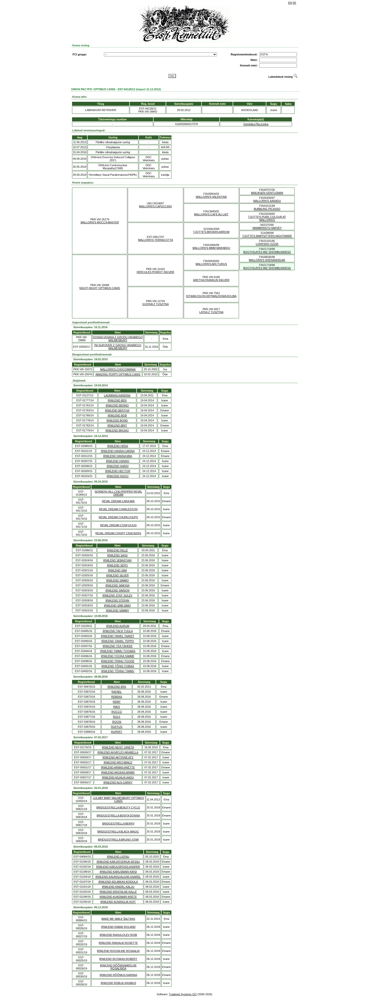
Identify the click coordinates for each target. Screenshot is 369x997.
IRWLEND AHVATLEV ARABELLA (117, 752)
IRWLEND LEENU (118, 856)
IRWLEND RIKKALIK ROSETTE (118, 942)
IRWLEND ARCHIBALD (118, 762)
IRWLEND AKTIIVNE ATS (117, 757)
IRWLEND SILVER (117, 575)
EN (290, 2)
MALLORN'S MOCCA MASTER (100, 222)
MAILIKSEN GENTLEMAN (267, 192)
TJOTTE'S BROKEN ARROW (211, 231)
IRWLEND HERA (117, 445)
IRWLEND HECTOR (117, 471)
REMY (116, 701)
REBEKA (116, 696)
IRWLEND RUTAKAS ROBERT (118, 958)
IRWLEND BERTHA (117, 410)
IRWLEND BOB (117, 415)
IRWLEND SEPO (117, 565)
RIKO (116, 706)
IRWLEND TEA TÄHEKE (118, 646)
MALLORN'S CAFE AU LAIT (211, 214)
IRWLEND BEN (117, 400)
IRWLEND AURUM (117, 625)
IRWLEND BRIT (117, 425)
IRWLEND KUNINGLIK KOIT (118, 901)
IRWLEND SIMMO (117, 580)
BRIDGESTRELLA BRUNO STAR (118, 839)
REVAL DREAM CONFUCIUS (118, 525)
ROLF (116, 716)
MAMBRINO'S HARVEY (267, 227)
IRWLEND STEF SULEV (117, 595)
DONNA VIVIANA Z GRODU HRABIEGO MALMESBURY (118, 339)
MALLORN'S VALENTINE (211, 196)
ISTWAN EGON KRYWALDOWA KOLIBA (211, 296)
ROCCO (116, 711)
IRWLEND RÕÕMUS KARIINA (118, 974)
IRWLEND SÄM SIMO (117, 605)
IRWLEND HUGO (118, 476)
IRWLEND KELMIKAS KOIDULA (118, 881)
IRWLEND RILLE (117, 550)
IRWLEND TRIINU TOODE (117, 661)
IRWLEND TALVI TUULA (118, 630)
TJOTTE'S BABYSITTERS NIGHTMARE (267, 235)
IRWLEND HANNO (117, 461)
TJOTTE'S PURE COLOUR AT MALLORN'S (267, 218)
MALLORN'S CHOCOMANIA (118, 369)
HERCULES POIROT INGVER (155, 272)
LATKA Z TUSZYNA (211, 312)
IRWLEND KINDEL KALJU (118, 886)
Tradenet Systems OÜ (183, 994)
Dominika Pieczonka (255, 124)
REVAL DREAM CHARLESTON (118, 509)
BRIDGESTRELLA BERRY (118, 823)
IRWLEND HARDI (118, 466)
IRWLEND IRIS (116, 686)
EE (294, 2)
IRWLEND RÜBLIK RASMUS (118, 982)
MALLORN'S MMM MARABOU (211, 247)
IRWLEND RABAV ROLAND (118, 926)
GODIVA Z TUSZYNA (155, 304)
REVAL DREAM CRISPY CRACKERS (118, 533)
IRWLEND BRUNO (117, 430)
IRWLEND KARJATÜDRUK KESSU (118, 861)
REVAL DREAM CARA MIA (118, 501)
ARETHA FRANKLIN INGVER (211, 280)
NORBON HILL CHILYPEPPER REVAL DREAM (118, 493)
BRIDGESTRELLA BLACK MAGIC (118, 831)
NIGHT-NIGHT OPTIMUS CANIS (99, 288)
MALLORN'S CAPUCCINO (155, 206)
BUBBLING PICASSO (267, 208)
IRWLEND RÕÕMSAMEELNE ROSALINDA (118, 967)
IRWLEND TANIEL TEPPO (117, 641)
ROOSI (116, 721)
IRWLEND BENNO (117, 405)
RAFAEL (116, 691)
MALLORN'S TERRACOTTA (155, 239)
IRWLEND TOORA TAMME (117, 656)
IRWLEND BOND (117, 420)
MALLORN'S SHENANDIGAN (267, 259)
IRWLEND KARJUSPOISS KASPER (118, 866)
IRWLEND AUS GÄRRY (118, 782)
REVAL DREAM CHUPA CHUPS (118, 517)
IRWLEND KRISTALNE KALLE (118, 891)
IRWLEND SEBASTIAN (117, 560)
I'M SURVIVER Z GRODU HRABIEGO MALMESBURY (117, 347)
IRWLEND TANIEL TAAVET (117, 636)
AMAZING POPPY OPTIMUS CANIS (117, 374)
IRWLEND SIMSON (117, 590)
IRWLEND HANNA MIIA (117, 456)
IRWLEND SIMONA (117, 585)
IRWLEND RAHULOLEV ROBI (118, 934)
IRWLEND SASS (117, 555)
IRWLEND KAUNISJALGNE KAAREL (118, 876)
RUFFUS (116, 726)
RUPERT (116, 731)
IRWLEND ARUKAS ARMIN (118, 772)
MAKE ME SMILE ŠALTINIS (118, 918)
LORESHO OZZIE (267, 243)
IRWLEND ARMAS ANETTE (118, 767)
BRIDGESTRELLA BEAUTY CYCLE (118, 807)
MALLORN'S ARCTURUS (211, 263)
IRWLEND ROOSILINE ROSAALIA (118, 950)
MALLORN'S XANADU (267, 200)
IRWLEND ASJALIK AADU (118, 777)
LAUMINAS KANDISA (117, 395)
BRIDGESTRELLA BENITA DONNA (118, 815)
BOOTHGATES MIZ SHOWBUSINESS (267, 251)
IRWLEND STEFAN (117, 600)
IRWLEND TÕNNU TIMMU (117, 671)
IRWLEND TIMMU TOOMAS (117, 651)
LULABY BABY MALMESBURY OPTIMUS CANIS (118, 799)
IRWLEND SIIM (117, 570)
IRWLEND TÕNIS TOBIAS (117, 666)
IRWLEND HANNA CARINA (118, 450)
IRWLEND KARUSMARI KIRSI (118, 871)
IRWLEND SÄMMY (117, 610)
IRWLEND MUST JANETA (118, 747)
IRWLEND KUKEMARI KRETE (118, 896)
